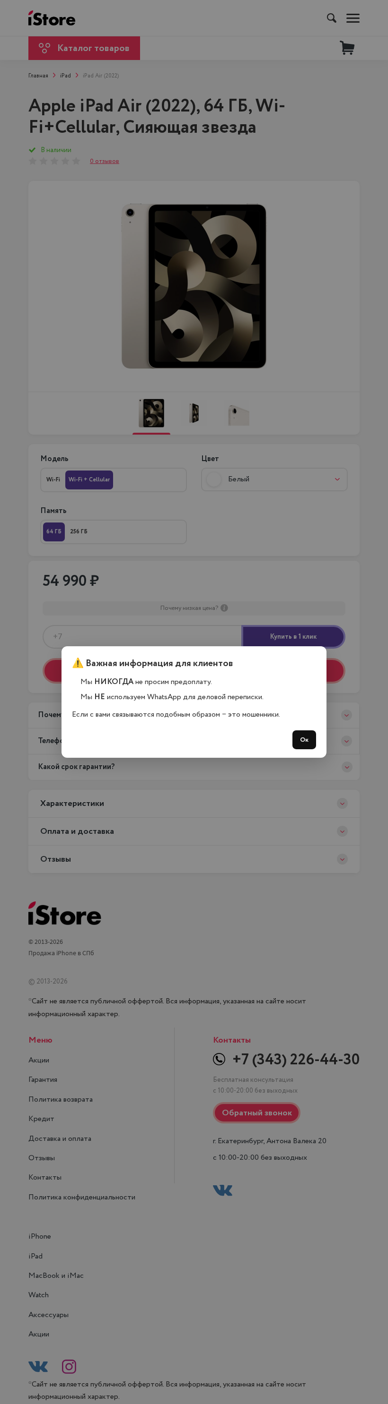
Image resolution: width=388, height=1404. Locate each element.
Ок (304, 740)
